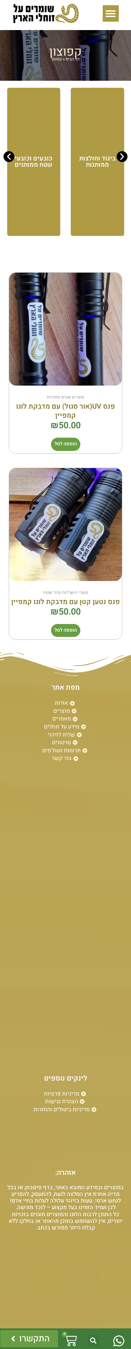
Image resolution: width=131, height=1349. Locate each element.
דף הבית (73, 59)
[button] (111, 13)
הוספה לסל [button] (65, 443)
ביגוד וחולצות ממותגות (97, 162)
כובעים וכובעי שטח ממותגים (33, 162)
